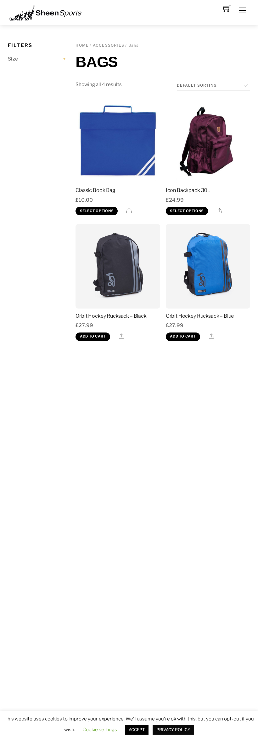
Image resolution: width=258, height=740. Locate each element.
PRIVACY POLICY (173, 729)
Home (82, 45)
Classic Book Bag (95, 190)
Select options (97, 211)
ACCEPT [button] (137, 729)
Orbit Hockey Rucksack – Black (111, 316)
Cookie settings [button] (99, 729)
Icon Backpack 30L (188, 190)
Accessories (108, 45)
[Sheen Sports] (50, 12)
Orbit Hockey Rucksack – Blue (200, 316)
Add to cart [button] (93, 336)
